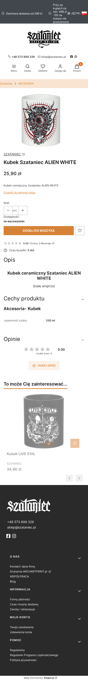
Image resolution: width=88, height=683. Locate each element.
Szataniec (6, 83)
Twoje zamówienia (22, 627)
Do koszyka (74, 443)
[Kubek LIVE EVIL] (44, 420)
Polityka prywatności (23, 660)
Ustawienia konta (21, 632)
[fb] (8, 536)
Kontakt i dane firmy (22, 566)
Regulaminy (17, 650)
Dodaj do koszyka (39, 230)
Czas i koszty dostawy (24, 604)
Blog (13, 581)
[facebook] (72, 56)
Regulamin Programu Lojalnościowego (34, 655)
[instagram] (76, 56)
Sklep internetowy (39, 677)
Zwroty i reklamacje (22, 609)
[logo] (44, 505)
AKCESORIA (26, 83)
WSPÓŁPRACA (19, 576)
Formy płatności (20, 599)
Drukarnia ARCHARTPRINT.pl (29, 571)
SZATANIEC (13, 154)
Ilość (6, 203)
